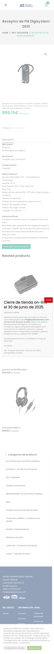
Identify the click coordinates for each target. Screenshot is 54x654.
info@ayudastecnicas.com (37, 320)
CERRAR (48, 300)
